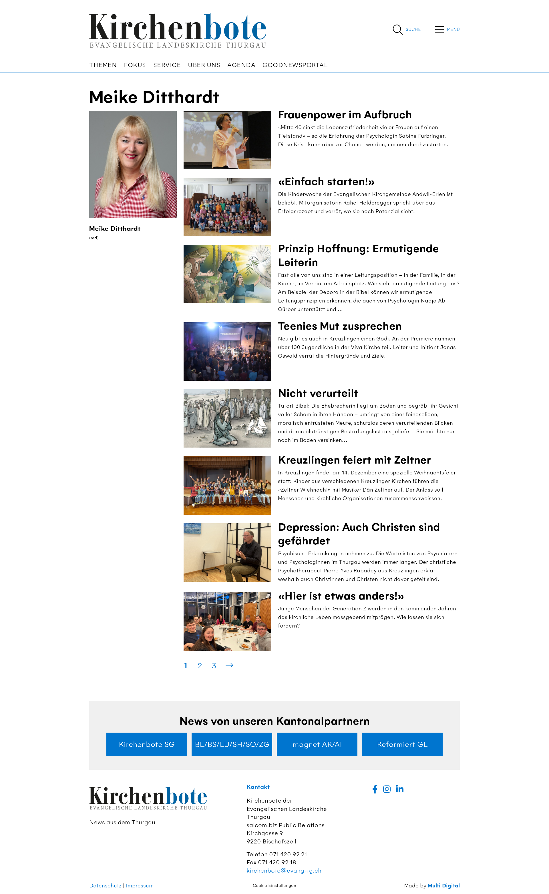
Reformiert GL (402, 744)
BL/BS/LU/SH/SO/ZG (232, 744)
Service (167, 65)
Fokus (135, 65)
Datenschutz (105, 885)
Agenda (241, 65)
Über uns (204, 65)
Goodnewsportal (295, 65)
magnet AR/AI (317, 744)
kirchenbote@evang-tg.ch (283, 870)
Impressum (140, 885)
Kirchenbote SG (147, 744)
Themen (103, 65)
